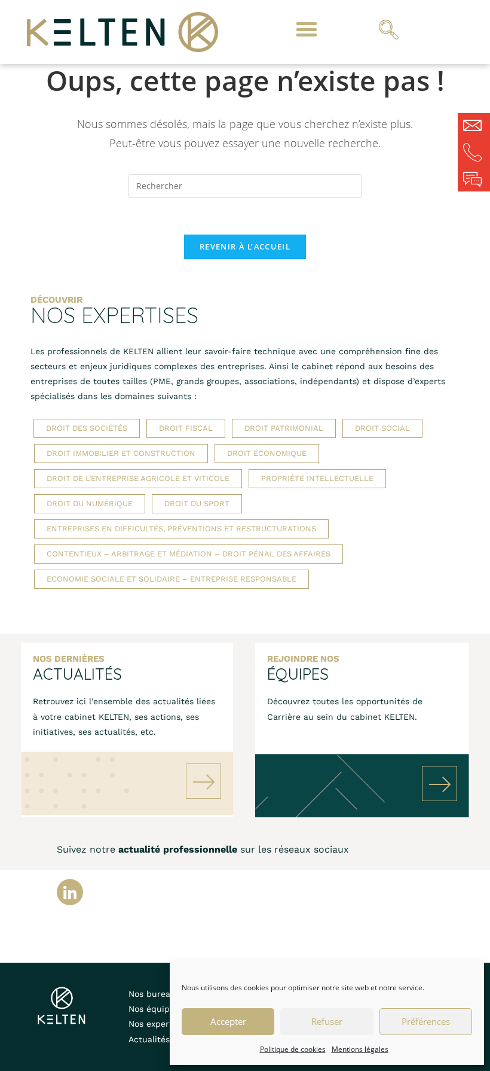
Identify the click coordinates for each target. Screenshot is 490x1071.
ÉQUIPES (298, 674)
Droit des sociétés (86, 428)
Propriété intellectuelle (317, 478)
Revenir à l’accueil (245, 246)
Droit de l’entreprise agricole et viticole (138, 478)
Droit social (382, 428)
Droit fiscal (186, 428)
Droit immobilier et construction (121, 453)
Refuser (326, 1021)
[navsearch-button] (388, 32)
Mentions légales (360, 1049)
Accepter (228, 1021)
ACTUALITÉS (77, 674)
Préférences (426, 1021)
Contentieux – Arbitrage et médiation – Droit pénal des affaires (188, 553)
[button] (306, 29)
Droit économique (267, 453)
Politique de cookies (293, 1049)
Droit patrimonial (283, 428)
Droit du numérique (90, 503)
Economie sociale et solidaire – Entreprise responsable (171, 578)
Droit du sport (196, 503)
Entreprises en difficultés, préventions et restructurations (181, 528)
